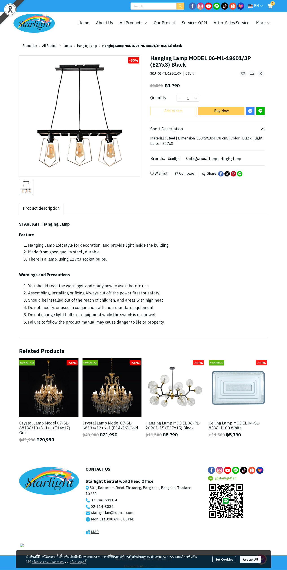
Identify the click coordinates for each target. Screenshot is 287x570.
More (261, 23)
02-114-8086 (102, 507)
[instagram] (200, 6)
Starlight (174, 158)
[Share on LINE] (239, 173)
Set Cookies (224, 559)
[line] (216, 6)
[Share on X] (227, 173)
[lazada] (240, 6)
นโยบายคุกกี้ (78, 562)
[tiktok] (224, 6)
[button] (157, 6)
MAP (95, 532)
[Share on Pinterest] (233, 173)
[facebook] (192, 6)
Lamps (67, 45)
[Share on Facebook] (221, 173)
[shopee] (232, 6)
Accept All (250, 559)
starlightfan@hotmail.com (112, 513)
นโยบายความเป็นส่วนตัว (48, 562)
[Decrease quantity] (179, 98)
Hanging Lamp (87, 45)
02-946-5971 (102, 500)
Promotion (30, 45)
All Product (50, 45)
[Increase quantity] (196, 98)
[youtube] (208, 6)
